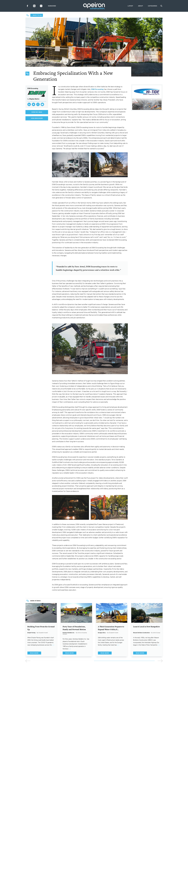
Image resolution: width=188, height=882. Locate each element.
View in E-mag (36, 112)
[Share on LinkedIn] (29, 104)
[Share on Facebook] (38, 104)
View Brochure (37, 118)
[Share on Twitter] (33, 104)
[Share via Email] (42, 104)
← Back (36, 15)
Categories (152, 6)
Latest (130, 6)
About (140, 6)
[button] (128, 660)
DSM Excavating (97, 89)
